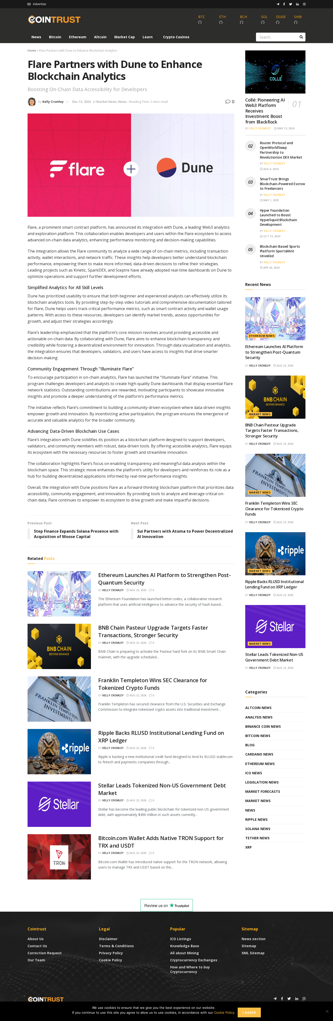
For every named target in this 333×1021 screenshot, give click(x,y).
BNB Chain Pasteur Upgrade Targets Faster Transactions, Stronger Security (153, 631)
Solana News (257, 828)
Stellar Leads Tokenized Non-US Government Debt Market (274, 657)
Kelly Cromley (53, 101)
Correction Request (45, 953)
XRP (248, 847)
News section (253, 938)
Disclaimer (108, 938)
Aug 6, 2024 (270, 169)
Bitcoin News (257, 735)
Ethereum (77, 37)
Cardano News (259, 754)
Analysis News (259, 717)
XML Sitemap (253, 953)
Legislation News (262, 782)
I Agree (249, 1012)
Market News (106, 101)
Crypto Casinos (176, 37)
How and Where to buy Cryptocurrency (190, 969)
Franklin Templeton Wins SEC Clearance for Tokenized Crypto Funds (152, 683)
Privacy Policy (111, 953)
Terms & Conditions (116, 946)
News (36, 37)
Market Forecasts (262, 791)
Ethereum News (262, 336)
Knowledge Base (184, 946)
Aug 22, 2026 (137, 695)
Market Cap (124, 37)
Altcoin (100, 37)
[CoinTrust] (46, 999)
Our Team (36, 960)
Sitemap (249, 946)
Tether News (257, 838)
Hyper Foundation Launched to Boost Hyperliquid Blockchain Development (278, 217)
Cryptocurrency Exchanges (193, 960)
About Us (36, 938)
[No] (326, 1011)
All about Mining (184, 953)
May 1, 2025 (271, 200)
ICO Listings (180, 938)
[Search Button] (301, 37)
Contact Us (37, 946)
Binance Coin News (263, 726)
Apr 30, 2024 (271, 267)
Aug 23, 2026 (137, 590)
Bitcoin (55, 37)
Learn (148, 37)
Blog (250, 745)
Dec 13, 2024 (81, 101)
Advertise (39, 4)
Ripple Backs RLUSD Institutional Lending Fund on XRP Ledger (274, 584)
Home (32, 50)
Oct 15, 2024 (271, 236)
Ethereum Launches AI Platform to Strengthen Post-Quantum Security (274, 352)
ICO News (253, 773)
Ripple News (256, 819)
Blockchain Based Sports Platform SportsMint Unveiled (280, 251)
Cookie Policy (110, 960)
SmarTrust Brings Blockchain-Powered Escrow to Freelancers (282, 184)
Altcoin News (258, 707)
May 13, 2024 (285, 128)
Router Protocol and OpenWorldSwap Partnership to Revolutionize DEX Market (281, 150)
